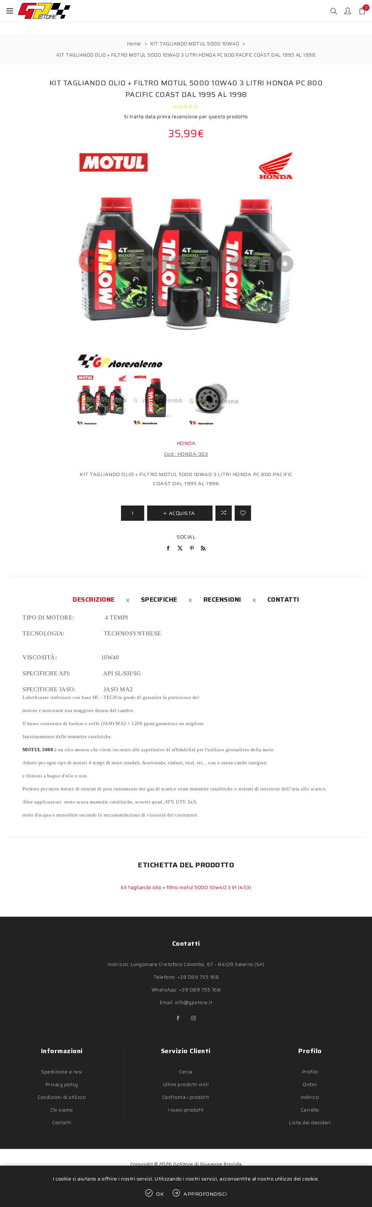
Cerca (186, 1072)
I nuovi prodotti (186, 1110)
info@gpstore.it (194, 1002)
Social (186, 537)
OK (160, 1194)
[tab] (94, 599)
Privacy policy (62, 1084)
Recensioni (222, 599)
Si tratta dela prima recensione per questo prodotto (186, 116)
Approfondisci (205, 1194)
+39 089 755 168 (198, 977)
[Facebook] (178, 1018)
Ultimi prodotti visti (186, 1084)
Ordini (310, 1084)
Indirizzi (310, 1097)
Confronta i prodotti (185, 1097)
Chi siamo (61, 1110)
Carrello (310, 1110)
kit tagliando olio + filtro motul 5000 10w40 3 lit (179, 887)
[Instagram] (193, 1018)
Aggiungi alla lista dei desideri (243, 513)
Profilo (310, 1072)
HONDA (186, 443)
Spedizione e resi (61, 1072)
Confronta (223, 513)
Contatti (283, 599)
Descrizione (94, 599)
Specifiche (159, 599)
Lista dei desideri (310, 1122)
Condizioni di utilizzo (62, 1097)
